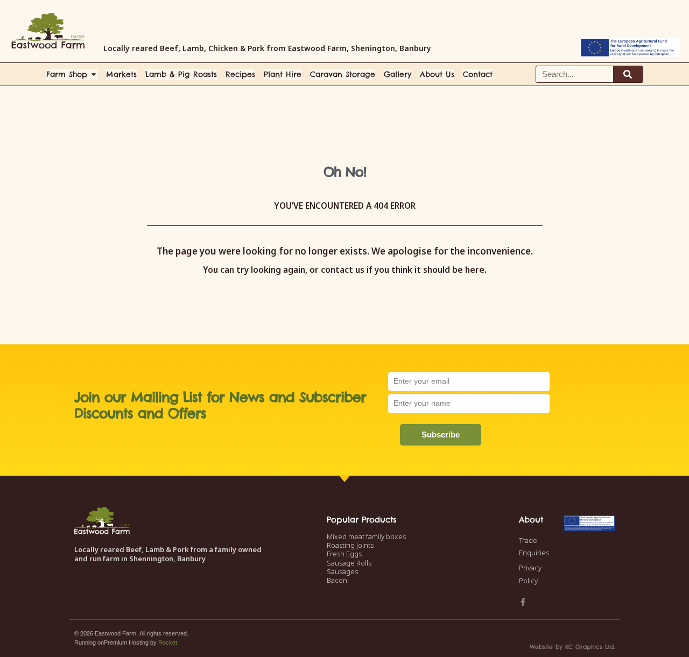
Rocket (167, 643)
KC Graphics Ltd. (590, 647)
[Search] (627, 74)
